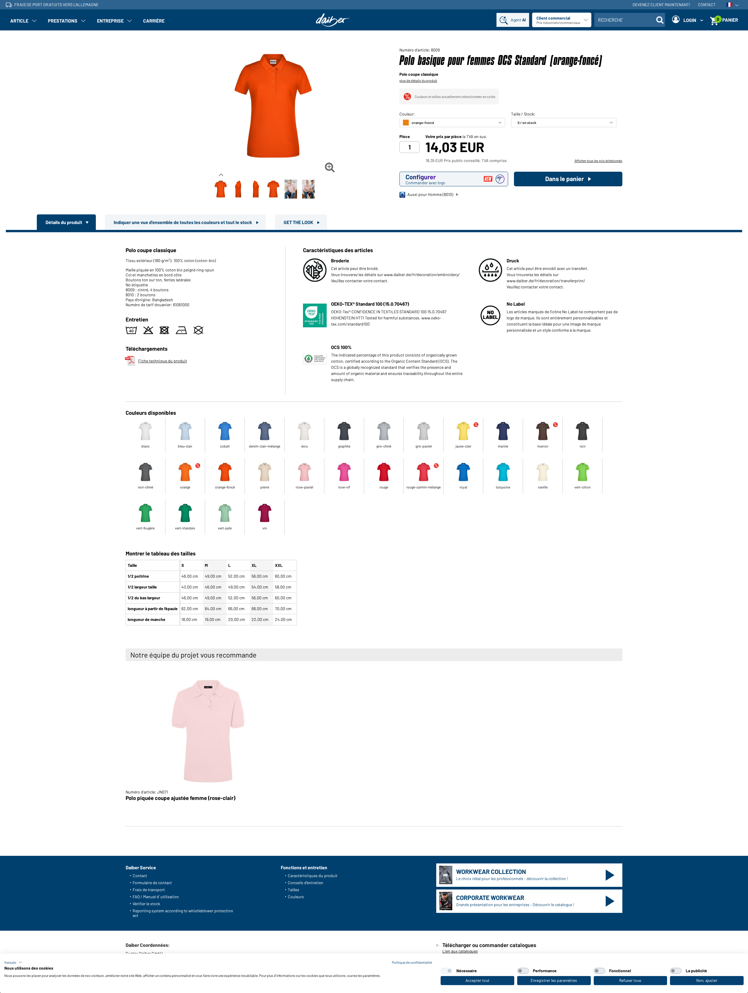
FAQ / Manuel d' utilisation (156, 896)
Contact (707, 4)
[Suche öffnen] (659, 19)
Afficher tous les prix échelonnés (598, 161)
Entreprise (110, 20)
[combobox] (629, 20)
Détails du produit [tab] (64, 222)
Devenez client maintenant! (661, 4)
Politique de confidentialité (412, 962)
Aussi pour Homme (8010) (430, 194)
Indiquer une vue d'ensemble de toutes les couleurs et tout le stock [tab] (183, 222)
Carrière (154, 20)
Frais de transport (149, 889)
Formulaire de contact (152, 882)
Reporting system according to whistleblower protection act (183, 913)
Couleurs (296, 896)
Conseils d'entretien (305, 882)
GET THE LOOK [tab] (299, 222)
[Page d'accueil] (333, 20)
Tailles (293, 889)
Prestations (62, 20)
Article (19, 20)
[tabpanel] (374, 430)
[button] (13, 962)
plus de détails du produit (418, 80)
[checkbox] (446, 971)
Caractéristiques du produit (312, 875)
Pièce (404, 136)
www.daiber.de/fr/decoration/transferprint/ (546, 280)
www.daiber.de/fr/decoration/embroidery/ (422, 274)
